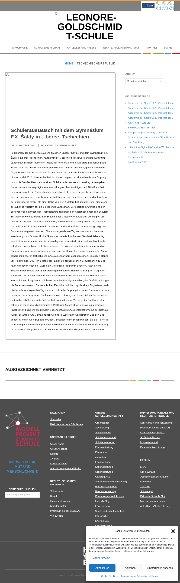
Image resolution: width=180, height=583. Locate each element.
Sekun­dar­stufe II (104, 471)
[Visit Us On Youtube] (165, 2)
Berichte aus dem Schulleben (66, 424)
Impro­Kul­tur (101, 515)
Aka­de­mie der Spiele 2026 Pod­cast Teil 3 (150, 108)
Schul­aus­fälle (147, 471)
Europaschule (67, 145)
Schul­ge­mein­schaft (47, 47)
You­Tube (145, 486)
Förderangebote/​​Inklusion (109, 496)
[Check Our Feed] (171, 2)
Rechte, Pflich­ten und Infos (121, 47)
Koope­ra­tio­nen (58, 463)
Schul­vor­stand (103, 432)
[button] (173, 531)
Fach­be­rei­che (103, 462)
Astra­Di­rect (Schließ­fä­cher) (155, 476)
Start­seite (55, 419)
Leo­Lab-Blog (102, 501)
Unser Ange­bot (58, 448)
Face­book (145, 481)
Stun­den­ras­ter (58, 505)
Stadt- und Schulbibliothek (109, 511)
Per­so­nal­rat (101, 452)
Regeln (54, 496)
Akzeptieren (102, 567)
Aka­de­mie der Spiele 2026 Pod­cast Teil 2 (150, 112)
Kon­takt (151, 47)
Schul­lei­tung (102, 427)
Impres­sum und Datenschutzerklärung (139, 576)
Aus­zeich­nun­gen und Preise (65, 468)
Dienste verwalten (101, 558)
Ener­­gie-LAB (102, 520)
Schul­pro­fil (19, 47)
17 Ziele (54, 458)
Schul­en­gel (146, 491)
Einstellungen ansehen (160, 567)
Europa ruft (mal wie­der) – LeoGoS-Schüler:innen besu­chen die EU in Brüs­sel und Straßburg (151, 137)
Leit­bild (54, 453)
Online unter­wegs (60, 501)
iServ (143, 466)
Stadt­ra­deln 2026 (137, 162)
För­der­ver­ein (102, 506)
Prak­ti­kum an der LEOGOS (65, 510)
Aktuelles (51, 145)
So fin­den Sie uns (150, 437)
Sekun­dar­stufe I (104, 466)
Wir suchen (56, 515)
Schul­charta (56, 491)
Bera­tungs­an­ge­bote (106, 486)
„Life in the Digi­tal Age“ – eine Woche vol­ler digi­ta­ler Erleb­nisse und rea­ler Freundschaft (151, 152)
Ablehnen (130, 567)
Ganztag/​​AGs (102, 476)
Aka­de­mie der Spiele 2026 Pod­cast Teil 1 (150, 117)
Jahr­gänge (101, 457)
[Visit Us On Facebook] (158, 2)
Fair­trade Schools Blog (153, 496)
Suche (168, 47)
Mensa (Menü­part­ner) (152, 501)
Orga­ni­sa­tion (102, 422)
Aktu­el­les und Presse (81, 47)
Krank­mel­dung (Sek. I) (152, 432)
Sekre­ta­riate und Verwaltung (111, 481)
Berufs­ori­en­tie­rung (105, 491)
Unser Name (57, 443)
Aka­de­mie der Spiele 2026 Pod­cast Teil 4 (150, 103)
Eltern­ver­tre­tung (104, 447)
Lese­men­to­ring (103, 525)
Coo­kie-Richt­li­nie (109, 576)
